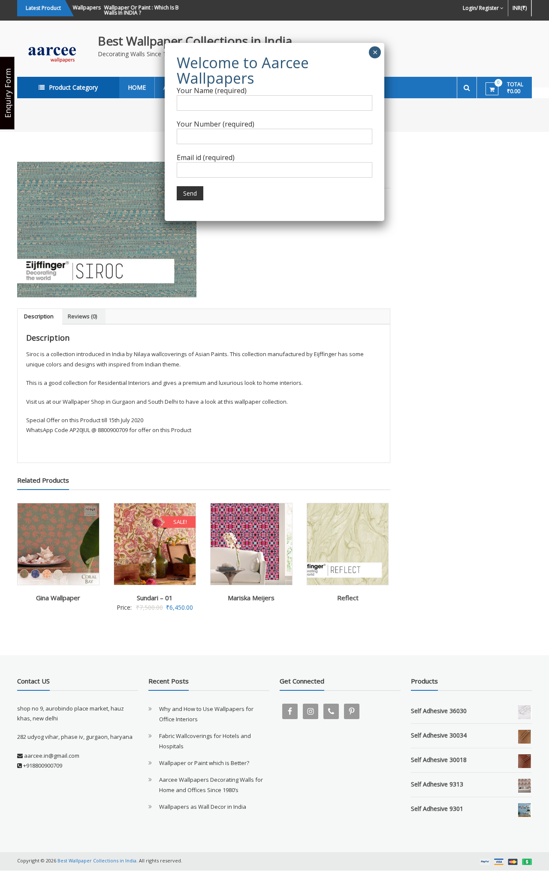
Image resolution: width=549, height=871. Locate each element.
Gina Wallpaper (58, 597)
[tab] (38, 316)
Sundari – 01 (155, 597)
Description (39, 316)
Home (137, 87)
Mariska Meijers (251, 597)
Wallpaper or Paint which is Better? (204, 763)
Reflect (348, 597)
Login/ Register (481, 8)
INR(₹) (520, 8)
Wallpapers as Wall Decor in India (202, 807)
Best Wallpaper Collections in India (195, 41)
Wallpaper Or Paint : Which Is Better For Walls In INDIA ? (147, 10)
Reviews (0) (82, 316)
